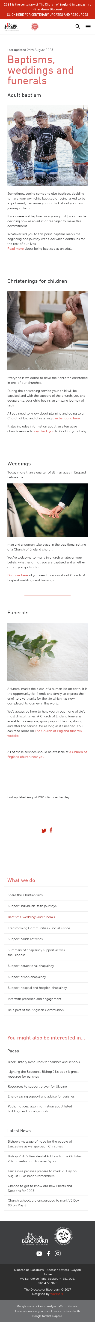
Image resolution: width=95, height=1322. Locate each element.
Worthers (56, 1294)
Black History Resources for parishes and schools (44, 1062)
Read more (16, 248)
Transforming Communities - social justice (39, 928)
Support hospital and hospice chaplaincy (37, 988)
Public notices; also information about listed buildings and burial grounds (40, 1109)
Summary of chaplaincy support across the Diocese (36, 952)
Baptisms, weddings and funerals (31, 917)
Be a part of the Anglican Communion (36, 1010)
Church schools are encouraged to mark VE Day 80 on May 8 (43, 1203)
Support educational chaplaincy (31, 966)
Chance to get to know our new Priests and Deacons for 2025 (40, 1188)
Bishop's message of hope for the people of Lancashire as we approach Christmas (40, 1144)
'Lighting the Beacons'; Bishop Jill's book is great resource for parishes (43, 1074)
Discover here (18, 575)
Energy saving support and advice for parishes (41, 1096)
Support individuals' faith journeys (32, 906)
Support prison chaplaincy (27, 977)
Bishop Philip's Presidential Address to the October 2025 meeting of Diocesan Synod (45, 1159)
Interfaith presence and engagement (34, 999)
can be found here (66, 418)
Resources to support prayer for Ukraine (37, 1086)
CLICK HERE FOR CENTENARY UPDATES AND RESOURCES (47, 14)
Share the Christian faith (25, 895)
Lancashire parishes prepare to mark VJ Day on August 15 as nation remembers (42, 1173)
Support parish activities (25, 939)
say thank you (44, 431)
